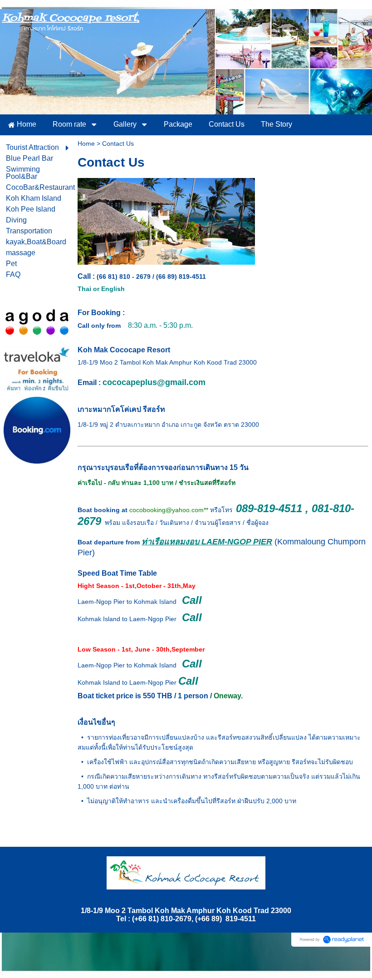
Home (86, 143)
